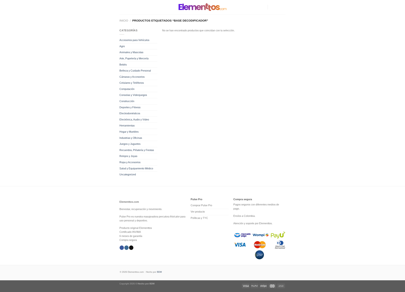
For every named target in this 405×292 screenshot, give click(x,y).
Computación (126, 89)
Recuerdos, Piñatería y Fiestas (136, 150)
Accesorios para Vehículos (134, 40)
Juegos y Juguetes (129, 144)
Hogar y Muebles (129, 131)
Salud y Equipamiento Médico (136, 168)
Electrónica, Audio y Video (134, 119)
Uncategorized (127, 174)
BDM (159, 272)
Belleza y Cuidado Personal (135, 70)
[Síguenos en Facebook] (271, 7)
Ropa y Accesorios (129, 162)
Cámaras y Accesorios (132, 76)
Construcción (126, 101)
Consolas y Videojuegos (133, 95)
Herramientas (127, 125)
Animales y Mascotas (131, 52)
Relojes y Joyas (128, 156)
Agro (122, 46)
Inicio (123, 20)
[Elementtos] (202, 7)
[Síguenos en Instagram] (275, 7)
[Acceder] (263, 7)
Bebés (123, 64)
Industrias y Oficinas (130, 138)
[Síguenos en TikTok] (279, 7)
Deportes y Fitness (129, 107)
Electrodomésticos (129, 113)
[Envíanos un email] (283, 7)
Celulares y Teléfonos (131, 83)
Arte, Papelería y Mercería (134, 58)
